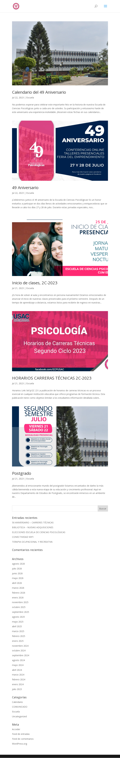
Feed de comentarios (23, 738)
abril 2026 (17, 582)
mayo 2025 (17, 621)
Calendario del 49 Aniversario (39, 92)
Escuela (30, 97)
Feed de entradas (21, 733)
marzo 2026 (18, 587)
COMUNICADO (19, 706)
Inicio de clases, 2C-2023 (34, 283)
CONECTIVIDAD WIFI (22, 536)
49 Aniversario (25, 187)
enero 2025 (18, 640)
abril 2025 (17, 626)
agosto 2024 (18, 660)
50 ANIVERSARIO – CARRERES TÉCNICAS (33, 522)
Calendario (17, 702)
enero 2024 (18, 684)
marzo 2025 (18, 631)
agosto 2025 (18, 616)
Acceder (16, 729)
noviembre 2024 (20, 645)
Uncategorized (19, 716)
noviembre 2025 (20, 602)
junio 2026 (17, 573)
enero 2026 (18, 597)
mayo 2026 (17, 578)
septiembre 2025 (20, 611)
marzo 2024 (18, 674)
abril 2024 (17, 669)
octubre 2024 (18, 650)
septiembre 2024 (20, 655)
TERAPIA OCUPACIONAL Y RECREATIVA (32, 541)
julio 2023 (17, 689)
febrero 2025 (18, 636)
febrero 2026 (18, 592)
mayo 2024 (17, 665)
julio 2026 (17, 568)
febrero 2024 (18, 679)
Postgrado (21, 473)
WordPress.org (19, 743)
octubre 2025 (18, 607)
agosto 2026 (18, 563)
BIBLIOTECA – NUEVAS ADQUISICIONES (32, 527)
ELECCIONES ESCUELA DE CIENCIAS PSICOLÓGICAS (38, 532)
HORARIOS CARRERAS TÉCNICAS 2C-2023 (51, 378)
